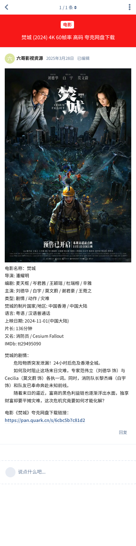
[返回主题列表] (6, 7)
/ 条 (66, 7)
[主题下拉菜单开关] (129, 7)
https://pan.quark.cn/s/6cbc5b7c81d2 (45, 420)
